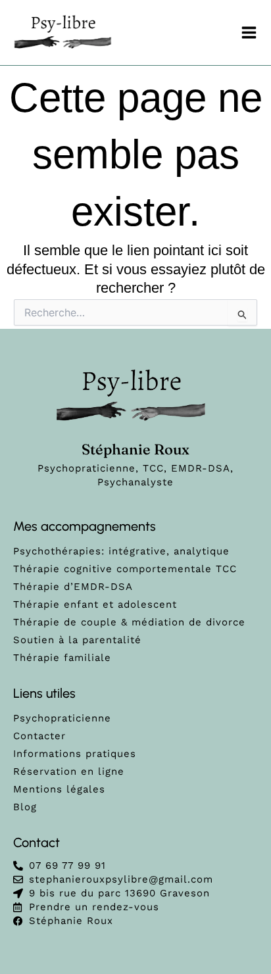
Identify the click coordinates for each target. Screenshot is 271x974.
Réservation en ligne (68, 771)
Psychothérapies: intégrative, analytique (121, 551)
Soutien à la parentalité (77, 640)
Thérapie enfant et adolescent (95, 604)
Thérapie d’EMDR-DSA (73, 587)
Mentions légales (59, 789)
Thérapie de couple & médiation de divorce (129, 622)
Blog (25, 807)
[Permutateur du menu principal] (250, 32)
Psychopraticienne (62, 718)
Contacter (39, 736)
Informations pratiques (74, 754)
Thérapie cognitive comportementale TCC (125, 569)
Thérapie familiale (62, 658)
